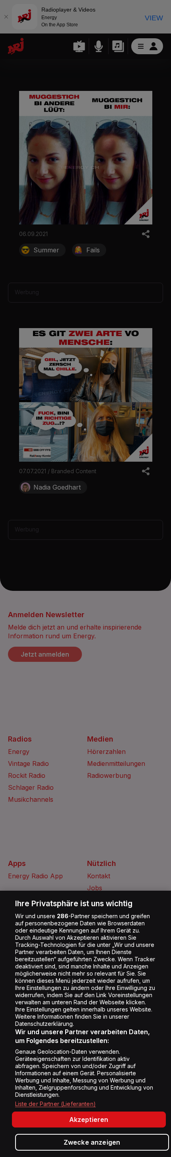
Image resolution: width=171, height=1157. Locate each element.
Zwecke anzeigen (92, 1142)
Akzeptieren (89, 1120)
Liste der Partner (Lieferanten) (55, 1103)
